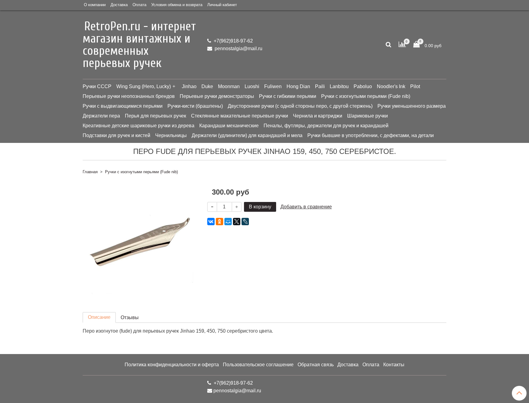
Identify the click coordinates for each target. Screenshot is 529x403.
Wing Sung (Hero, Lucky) (143, 86)
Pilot (415, 86)
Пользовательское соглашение (258, 364)
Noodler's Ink (391, 86)
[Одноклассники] (219, 221)
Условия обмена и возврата (176, 4)
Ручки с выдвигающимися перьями (123, 106)
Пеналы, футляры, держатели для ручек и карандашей (326, 125)
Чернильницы (171, 135)
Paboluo (363, 86)
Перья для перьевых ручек (155, 115)
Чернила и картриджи (317, 115)
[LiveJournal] (245, 221)
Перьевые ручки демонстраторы (217, 96)
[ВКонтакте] (211, 221)
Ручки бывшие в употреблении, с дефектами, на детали (370, 135)
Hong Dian (298, 86)
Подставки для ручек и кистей (116, 135)
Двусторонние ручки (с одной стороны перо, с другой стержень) (300, 106)
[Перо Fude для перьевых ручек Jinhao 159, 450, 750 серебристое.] (140, 240)
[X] (236, 221)
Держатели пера (101, 115)
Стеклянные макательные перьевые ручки (239, 115)
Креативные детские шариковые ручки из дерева (138, 125)
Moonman (229, 86)
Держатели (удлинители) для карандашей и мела (247, 135)
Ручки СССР (97, 86)
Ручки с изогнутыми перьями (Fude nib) (365, 96)
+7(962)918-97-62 (232, 40)
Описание (99, 317)
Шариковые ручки (367, 115)
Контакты (393, 364)
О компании (95, 4)
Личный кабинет (222, 4)
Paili (320, 86)
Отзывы (130, 317)
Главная (90, 172)
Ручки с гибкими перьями (287, 96)
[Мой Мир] (228, 221)
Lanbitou (339, 86)
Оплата (139, 4)
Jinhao (189, 86)
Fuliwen (273, 86)
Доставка (119, 4)
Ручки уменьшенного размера (411, 106)
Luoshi (252, 86)
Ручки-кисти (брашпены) (195, 106)
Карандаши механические (229, 125)
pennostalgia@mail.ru (237, 48)
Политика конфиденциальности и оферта (172, 364)
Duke (207, 86)
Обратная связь (316, 364)
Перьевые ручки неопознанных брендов (129, 96)
